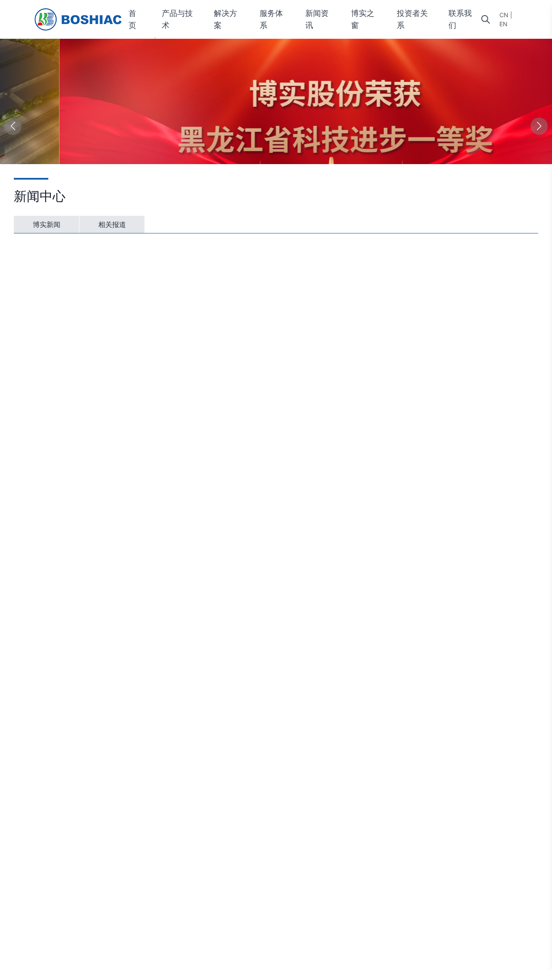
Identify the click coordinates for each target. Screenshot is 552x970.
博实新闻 (46, 224)
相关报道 (112, 224)
